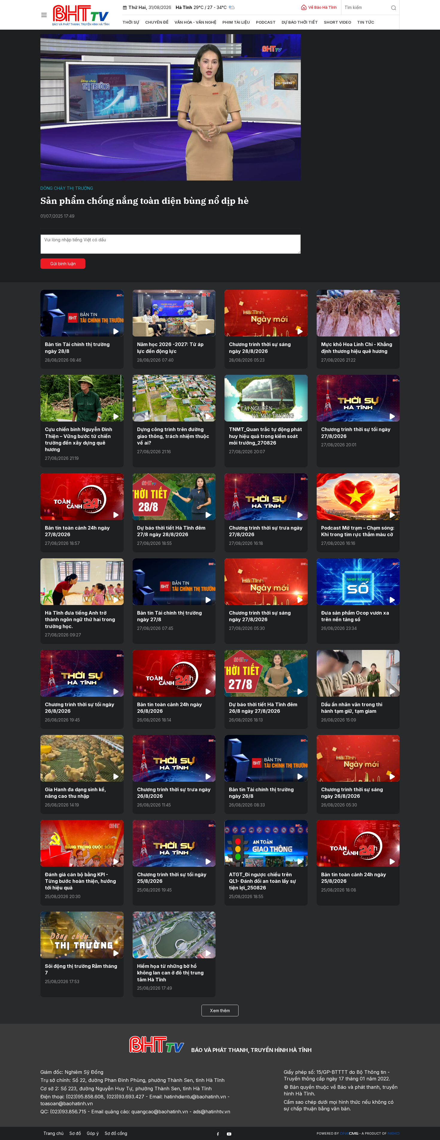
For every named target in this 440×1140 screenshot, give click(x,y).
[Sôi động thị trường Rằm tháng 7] (82, 935)
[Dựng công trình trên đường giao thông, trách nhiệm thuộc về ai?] (174, 398)
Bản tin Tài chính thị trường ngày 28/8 (77, 347)
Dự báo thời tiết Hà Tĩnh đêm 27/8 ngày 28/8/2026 (171, 531)
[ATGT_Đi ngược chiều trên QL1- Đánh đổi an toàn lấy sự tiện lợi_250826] (266, 843)
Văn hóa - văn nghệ (195, 22)
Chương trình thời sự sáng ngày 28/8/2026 (260, 347)
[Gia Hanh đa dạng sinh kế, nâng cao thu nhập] (82, 758)
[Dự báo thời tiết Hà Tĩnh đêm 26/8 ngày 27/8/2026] (266, 673)
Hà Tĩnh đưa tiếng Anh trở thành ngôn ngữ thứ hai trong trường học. (80, 619)
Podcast (266, 22)
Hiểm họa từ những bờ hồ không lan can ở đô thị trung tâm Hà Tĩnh (170, 973)
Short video (337, 22)
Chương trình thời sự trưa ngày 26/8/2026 (174, 792)
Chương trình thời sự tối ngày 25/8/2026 (172, 877)
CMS (349, 1134)
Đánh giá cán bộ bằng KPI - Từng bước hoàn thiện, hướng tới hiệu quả (80, 881)
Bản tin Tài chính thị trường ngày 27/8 (169, 616)
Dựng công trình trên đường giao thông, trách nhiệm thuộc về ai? (173, 436)
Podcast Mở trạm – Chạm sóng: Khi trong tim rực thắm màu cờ (358, 531)
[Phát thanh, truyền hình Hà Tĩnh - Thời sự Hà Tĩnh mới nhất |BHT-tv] (81, 14)
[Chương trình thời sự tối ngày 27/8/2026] (358, 398)
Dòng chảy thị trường (66, 188)
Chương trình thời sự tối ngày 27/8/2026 (356, 432)
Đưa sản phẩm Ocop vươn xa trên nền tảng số (355, 616)
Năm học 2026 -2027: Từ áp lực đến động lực (170, 347)
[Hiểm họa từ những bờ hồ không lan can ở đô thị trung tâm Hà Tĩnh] (174, 935)
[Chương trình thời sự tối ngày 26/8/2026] (82, 673)
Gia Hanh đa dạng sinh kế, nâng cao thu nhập (75, 792)
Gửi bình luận (63, 263)
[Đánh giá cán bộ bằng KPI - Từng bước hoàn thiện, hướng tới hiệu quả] (82, 843)
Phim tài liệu (236, 22)
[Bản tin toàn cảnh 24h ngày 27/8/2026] (82, 496)
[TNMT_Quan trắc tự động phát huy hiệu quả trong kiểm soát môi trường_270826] (266, 398)
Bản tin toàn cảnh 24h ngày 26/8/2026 (169, 707)
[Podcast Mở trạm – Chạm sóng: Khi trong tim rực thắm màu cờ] (358, 496)
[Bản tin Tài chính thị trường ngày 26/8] (266, 758)
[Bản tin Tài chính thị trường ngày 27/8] (174, 581)
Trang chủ (53, 1133)
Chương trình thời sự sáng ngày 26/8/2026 (352, 792)
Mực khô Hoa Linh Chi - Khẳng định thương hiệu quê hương (356, 347)
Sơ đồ (75, 1133)
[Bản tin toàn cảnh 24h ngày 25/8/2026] (358, 843)
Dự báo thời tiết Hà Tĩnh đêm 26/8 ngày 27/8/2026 (263, 707)
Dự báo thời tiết (300, 22)
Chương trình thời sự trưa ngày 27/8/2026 (266, 531)
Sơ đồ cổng (116, 1133)
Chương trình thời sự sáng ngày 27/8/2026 (260, 616)
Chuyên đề (157, 22)
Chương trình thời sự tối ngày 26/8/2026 (79, 707)
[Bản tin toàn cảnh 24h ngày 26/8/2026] (174, 673)
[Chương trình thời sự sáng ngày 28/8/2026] (266, 313)
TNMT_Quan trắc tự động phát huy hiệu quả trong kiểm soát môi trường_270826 (265, 436)
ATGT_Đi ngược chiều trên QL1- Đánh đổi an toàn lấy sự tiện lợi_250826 (262, 881)
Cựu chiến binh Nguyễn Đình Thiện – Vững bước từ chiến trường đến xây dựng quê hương (78, 439)
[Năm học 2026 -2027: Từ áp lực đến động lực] (174, 313)
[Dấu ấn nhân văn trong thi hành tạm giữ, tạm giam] (358, 673)
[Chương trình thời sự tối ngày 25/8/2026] (174, 843)
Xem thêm (220, 1010)
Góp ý (93, 1133)
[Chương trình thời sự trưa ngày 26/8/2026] (174, 758)
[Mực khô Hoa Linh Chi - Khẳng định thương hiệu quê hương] (358, 313)
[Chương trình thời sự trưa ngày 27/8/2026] (266, 496)
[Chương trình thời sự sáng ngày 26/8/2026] (358, 758)
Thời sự (130, 22)
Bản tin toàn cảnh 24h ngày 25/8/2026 (353, 877)
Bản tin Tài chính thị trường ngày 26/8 (261, 792)
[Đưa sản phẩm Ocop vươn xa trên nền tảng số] (358, 581)
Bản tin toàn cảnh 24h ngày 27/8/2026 (77, 531)
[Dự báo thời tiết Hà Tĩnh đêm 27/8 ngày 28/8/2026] (174, 496)
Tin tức (365, 22)
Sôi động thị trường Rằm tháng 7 (81, 969)
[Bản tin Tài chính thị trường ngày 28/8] (82, 313)
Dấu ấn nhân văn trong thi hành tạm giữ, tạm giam (351, 707)
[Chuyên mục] (44, 15)
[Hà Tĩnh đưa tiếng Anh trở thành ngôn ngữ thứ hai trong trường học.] (82, 581)
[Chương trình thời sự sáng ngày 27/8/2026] (266, 581)
